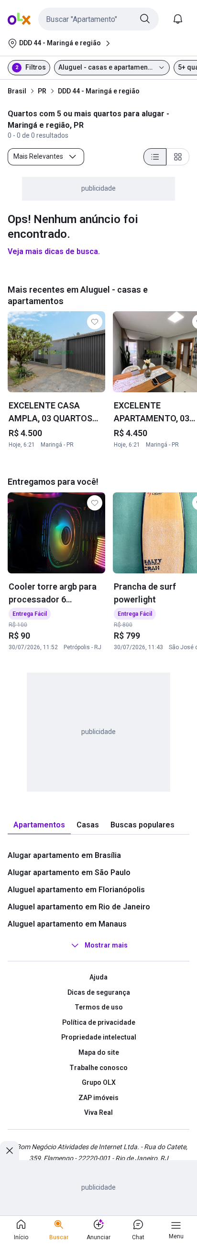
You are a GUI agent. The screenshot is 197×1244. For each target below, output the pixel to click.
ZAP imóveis (98, 1097)
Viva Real (98, 1112)
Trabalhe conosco (98, 1067)
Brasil (17, 91)
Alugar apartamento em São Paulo (69, 872)
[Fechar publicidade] (9, 1150)
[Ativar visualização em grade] (177, 156)
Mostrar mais (106, 945)
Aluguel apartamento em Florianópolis (76, 889)
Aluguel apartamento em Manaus (67, 923)
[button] (98, 19)
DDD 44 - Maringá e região (99, 91)
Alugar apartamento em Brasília (64, 855)
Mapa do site (98, 1052)
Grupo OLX (99, 1082)
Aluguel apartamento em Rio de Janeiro (79, 906)
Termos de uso (99, 1007)
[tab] (39, 825)
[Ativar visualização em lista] (154, 156)
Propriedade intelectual (98, 1037)
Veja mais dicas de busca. (54, 251)
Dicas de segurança (98, 992)
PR (42, 91)
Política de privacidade (98, 1022)
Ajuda (98, 977)
